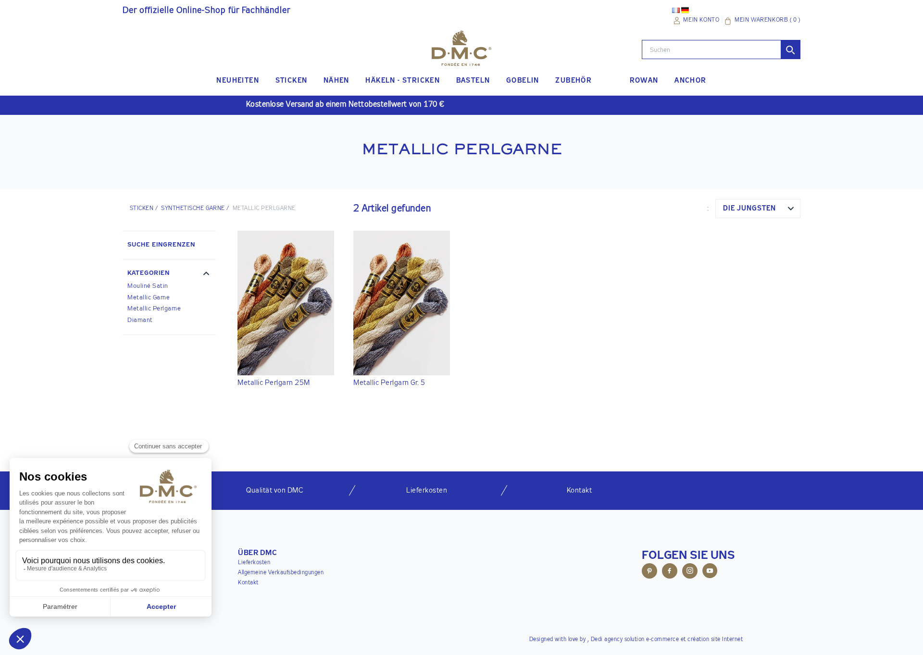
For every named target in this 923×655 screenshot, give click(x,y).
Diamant (140, 320)
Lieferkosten (254, 563)
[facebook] (669, 572)
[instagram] (690, 572)
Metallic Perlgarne (154, 309)
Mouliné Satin (147, 286)
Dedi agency (607, 640)
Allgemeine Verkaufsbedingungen (281, 573)
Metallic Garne (148, 298)
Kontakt (248, 583)
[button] (169, 274)
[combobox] (757, 208)
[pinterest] (649, 572)
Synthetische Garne (193, 208)
